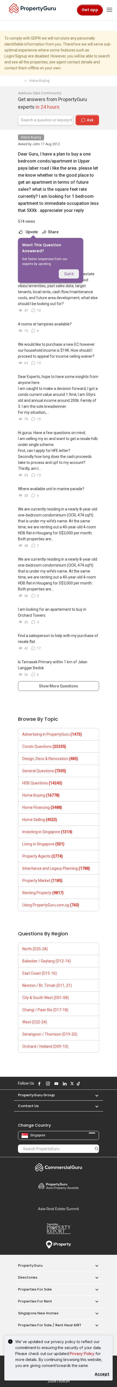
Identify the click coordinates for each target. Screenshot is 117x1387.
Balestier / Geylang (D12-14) (46, 961)
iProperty (58, 1245)
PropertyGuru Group (36, 1095)
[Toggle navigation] (109, 10)
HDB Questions (42, 783)
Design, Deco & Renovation (50, 758)
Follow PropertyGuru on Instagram (47, 1083)
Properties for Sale (35, 1289)
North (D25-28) (35, 949)
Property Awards (58, 1186)
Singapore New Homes (38, 1313)
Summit (58, 1209)
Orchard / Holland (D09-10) (45, 1046)
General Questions (44, 771)
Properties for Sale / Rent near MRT (49, 1325)
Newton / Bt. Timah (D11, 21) (47, 985)
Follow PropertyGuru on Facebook (38, 1083)
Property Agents (42, 856)
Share (53, 232)
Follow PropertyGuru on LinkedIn (64, 1083)
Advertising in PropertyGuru (52, 734)
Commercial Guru (58, 1167)
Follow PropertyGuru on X (71, 1083)
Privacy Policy (82, 1353)
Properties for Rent (35, 1301)
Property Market (42, 880)
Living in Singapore (43, 844)
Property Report (58, 1228)
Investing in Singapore (47, 832)
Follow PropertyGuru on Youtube (55, 1083)
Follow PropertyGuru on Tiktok (77, 1083)
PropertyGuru (30, 1265)
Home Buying (31, 137)
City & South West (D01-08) (45, 997)
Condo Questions (44, 746)
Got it (68, 274)
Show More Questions (58, 686)
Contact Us (28, 1105)
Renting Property (43, 893)
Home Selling (39, 819)
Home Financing (42, 807)
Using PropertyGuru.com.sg (50, 905)
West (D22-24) (34, 1022)
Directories (27, 1277)
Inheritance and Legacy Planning (56, 868)
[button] (94, 1095)
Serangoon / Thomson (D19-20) (49, 1034)
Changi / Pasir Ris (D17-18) (45, 1010)
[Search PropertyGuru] (97, 1148)
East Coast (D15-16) (39, 973)
